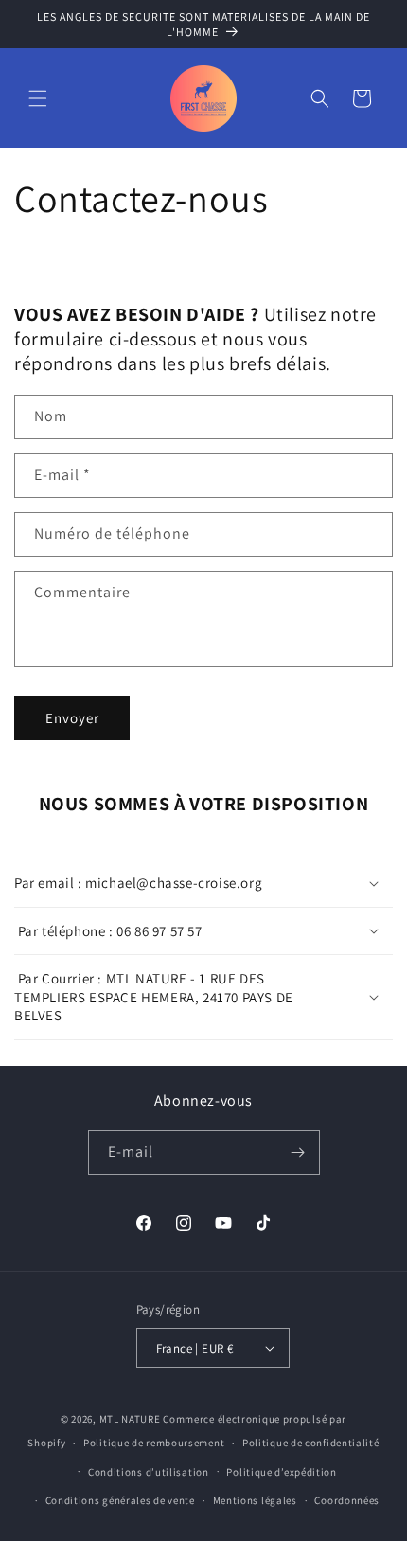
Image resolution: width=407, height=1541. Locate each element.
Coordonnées (347, 1500)
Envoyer (72, 718)
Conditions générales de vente (120, 1500)
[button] (38, 98)
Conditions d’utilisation (148, 1472)
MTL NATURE (130, 1419)
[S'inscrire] (298, 1152)
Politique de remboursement (153, 1442)
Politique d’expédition (281, 1472)
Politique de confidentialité (311, 1442)
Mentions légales (255, 1500)
